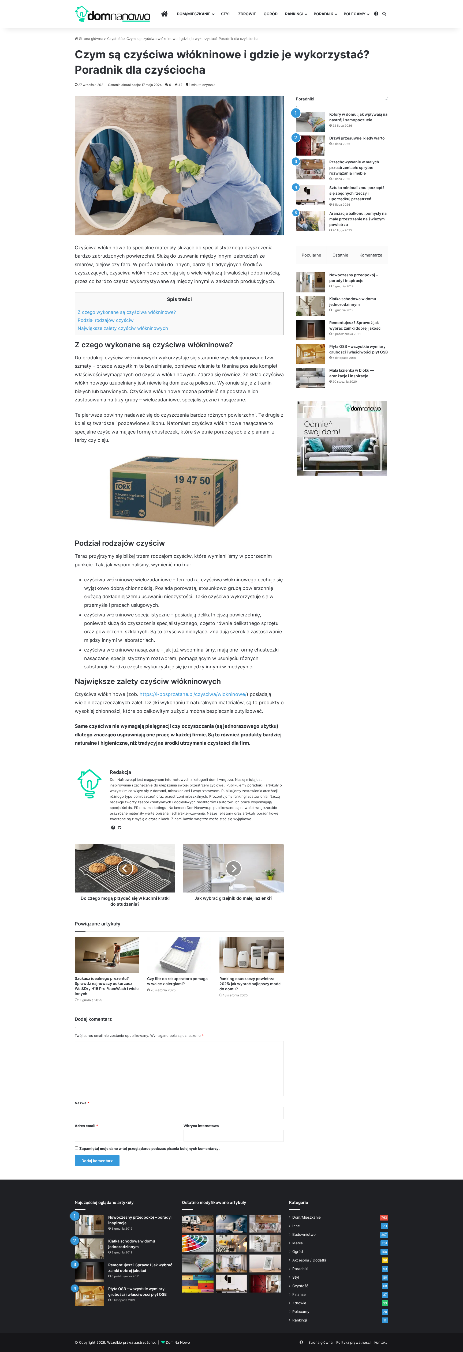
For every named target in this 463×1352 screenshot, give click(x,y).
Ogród (271, 14)
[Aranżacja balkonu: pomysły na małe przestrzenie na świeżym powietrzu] (310, 221)
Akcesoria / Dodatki (309, 1260)
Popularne (311, 255)
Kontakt (380, 1342)
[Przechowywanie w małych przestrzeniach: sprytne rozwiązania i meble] (310, 169)
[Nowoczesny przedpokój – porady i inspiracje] (310, 282)
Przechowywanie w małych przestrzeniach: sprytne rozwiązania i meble (354, 167)
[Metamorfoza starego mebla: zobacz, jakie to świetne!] (198, 1284)
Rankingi (294, 14)
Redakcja (120, 772)
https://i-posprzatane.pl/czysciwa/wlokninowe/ (193, 694)
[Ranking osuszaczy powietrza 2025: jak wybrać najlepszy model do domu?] (251, 955)
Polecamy (354, 14)
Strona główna (90, 38)
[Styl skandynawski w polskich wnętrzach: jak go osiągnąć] (265, 1244)
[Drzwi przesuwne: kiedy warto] (310, 145)
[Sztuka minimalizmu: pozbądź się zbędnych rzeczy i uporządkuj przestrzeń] (310, 195)
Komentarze (371, 255)
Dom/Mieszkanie (194, 14)
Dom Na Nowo (178, 1342)
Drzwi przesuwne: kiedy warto (357, 138)
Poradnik (323, 14)
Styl (226, 14)
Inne (296, 1226)
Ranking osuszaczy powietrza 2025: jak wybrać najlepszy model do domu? (250, 983)
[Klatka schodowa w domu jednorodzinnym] (310, 306)
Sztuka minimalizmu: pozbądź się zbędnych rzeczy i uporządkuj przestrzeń (356, 193)
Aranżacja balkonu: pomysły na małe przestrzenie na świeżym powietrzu (358, 219)
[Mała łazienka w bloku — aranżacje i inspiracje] (310, 378)
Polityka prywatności (353, 1342)
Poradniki (300, 1269)
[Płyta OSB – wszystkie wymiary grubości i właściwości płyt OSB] (310, 354)
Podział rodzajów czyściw (106, 320)
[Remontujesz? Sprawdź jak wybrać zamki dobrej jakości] (310, 330)
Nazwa (82, 1103)
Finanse (299, 1294)
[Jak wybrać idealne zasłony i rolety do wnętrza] (231, 1263)
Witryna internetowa (201, 1126)
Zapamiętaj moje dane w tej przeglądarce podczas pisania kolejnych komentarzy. (149, 1148)
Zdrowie (247, 14)
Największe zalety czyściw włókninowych (123, 328)
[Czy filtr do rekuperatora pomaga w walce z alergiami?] (179, 955)
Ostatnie (340, 255)
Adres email (86, 1126)
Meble (297, 1243)
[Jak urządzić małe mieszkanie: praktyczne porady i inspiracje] (231, 1244)
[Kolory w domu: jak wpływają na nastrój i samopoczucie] (310, 122)
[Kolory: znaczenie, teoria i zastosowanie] (198, 1244)
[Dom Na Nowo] (112, 14)
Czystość (114, 38)
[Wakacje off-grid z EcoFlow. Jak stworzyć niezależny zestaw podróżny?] (198, 1224)
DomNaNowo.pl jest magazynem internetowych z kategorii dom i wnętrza (171, 779)
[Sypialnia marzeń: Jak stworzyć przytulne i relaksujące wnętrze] (231, 1224)
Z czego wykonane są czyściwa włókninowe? (127, 312)
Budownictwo (304, 1234)
